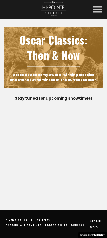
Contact (78, 225)
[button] (97, 9)
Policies (43, 220)
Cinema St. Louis (18, 220)
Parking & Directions (23, 225)
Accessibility (56, 225)
